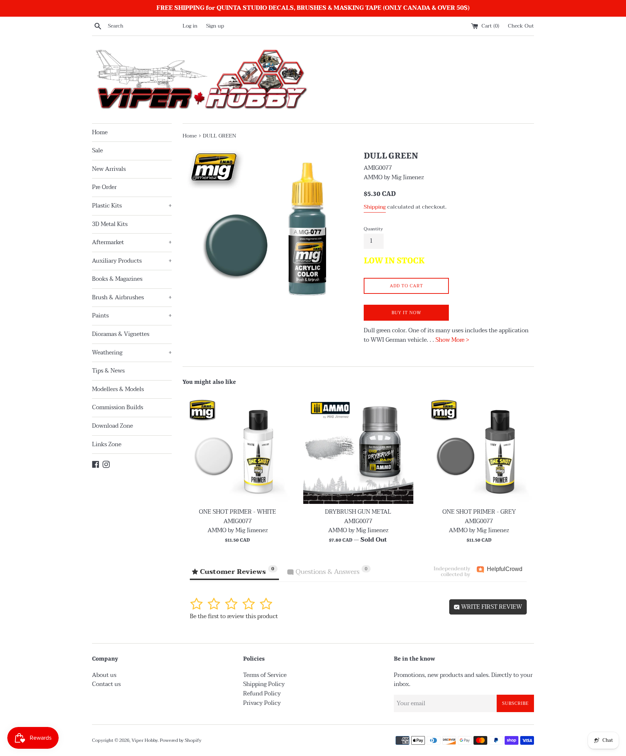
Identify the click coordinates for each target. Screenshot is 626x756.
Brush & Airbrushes (132, 297)
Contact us (106, 684)
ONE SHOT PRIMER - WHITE (237, 512)
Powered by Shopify (180, 740)
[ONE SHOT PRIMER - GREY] (479, 449)
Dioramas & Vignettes (120, 334)
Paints (132, 316)
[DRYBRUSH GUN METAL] (358, 449)
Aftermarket (132, 242)
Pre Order (104, 187)
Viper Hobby (145, 740)
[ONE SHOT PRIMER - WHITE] (237, 449)
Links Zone (106, 444)
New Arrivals (109, 169)
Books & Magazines (117, 279)
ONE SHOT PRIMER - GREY (479, 512)
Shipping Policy (264, 684)
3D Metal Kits (110, 224)
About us (104, 675)
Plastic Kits (132, 206)
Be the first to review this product (234, 616)
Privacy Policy (262, 703)
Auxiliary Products (132, 261)
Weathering (132, 353)
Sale (97, 150)
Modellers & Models (118, 389)
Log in (190, 25)
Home (100, 132)
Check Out (521, 25)
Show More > (452, 340)
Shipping (375, 206)
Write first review (491, 607)
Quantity (373, 229)
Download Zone (112, 426)
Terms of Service (265, 675)
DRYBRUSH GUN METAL (358, 512)
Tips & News (108, 371)
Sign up (215, 25)
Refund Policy (262, 694)
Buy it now (406, 312)
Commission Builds (117, 407)
